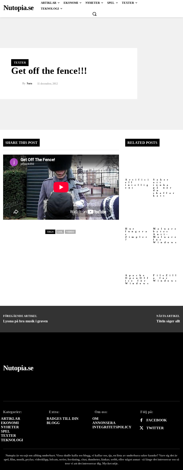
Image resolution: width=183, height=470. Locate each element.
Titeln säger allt (168, 321)
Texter (20, 62)
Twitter (155, 428)
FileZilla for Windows (165, 278)
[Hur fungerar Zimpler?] (138, 212)
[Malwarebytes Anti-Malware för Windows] (166, 212)
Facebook (156, 420)
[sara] (16, 83)
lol (60, 231)
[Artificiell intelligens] (138, 163)
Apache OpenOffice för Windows (137, 279)
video (70, 231)
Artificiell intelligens (138, 183)
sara (29, 83)
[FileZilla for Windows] (166, 259)
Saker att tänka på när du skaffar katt (164, 187)
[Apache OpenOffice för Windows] (138, 259)
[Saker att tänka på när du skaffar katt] (166, 163)
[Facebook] (141, 420)
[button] (94, 14)
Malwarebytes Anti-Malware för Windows (165, 235)
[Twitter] (141, 428)
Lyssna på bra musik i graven (25, 321)
